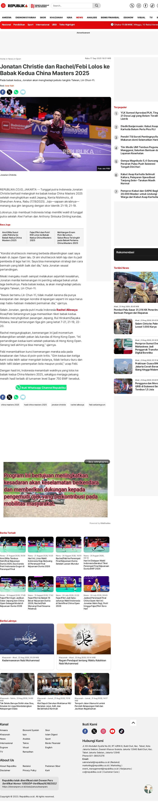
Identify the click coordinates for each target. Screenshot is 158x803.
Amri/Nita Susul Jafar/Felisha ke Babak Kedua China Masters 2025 (12, 236)
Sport (30, 24)
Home (3, 59)
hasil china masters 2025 (35, 404)
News (11, 59)
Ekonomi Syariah (26, 17)
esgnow (128, 17)
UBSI (54, 24)
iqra (69, 17)
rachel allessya (77, 404)
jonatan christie (59, 404)
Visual (26, 747)
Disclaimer (5, 770)
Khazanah (5, 734)
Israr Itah (9, 85)
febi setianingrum (97, 404)
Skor (47, 730)
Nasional (6, 24)
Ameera (4, 730)
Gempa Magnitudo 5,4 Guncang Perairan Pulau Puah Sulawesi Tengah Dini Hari (139, 163)
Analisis (26, 738)
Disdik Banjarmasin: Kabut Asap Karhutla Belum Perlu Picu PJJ (139, 128)
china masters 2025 (10, 404)
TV (151, 17)
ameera (6, 17)
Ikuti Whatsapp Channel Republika (43, 387)
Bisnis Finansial (110, 17)
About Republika (8, 766)
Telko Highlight (67, 24)
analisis (92, 17)
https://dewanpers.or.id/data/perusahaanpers (25, 786)
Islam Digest (51, 734)
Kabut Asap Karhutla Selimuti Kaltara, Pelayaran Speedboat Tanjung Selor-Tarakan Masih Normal (138, 179)
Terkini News (121, 267)
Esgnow (4, 747)
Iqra (25, 734)
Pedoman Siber (52, 766)
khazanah (56, 17)
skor (43, 17)
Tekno (26, 743)
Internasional (42, 24)
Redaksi (27, 766)
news (79, 17)
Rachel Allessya (66, 309)
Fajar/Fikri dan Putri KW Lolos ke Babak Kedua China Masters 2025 (40, 236)
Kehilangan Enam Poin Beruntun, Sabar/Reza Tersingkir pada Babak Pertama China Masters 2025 (68, 237)
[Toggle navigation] (3, 5)
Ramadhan (28, 751)
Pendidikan (19, 24)
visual (141, 17)
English (48, 747)
